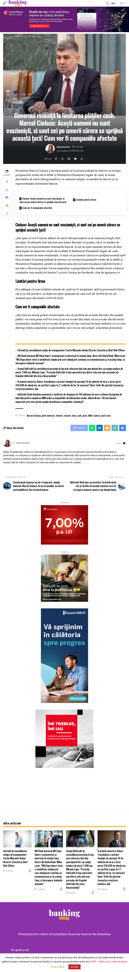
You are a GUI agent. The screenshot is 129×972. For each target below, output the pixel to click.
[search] (107, 3)
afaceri (67, 415)
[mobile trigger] (5, 3)
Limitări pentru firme (86, 199)
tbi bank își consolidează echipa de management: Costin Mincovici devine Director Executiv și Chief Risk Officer (71, 350)
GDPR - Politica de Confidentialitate (108, 961)
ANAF (90, 415)
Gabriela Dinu (63, 147)
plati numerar (48, 415)
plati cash (105, 415)
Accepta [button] (74, 967)
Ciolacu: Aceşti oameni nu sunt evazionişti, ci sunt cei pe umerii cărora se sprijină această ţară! (42, 200)
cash (79, 415)
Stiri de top (65, 108)
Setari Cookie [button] (57, 967)
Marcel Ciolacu (34, 415)
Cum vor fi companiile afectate (37, 207)
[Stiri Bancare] (17, 3)
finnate (59, 415)
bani (74, 415)
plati (85, 415)
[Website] (124, 443)
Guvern (96, 415)
